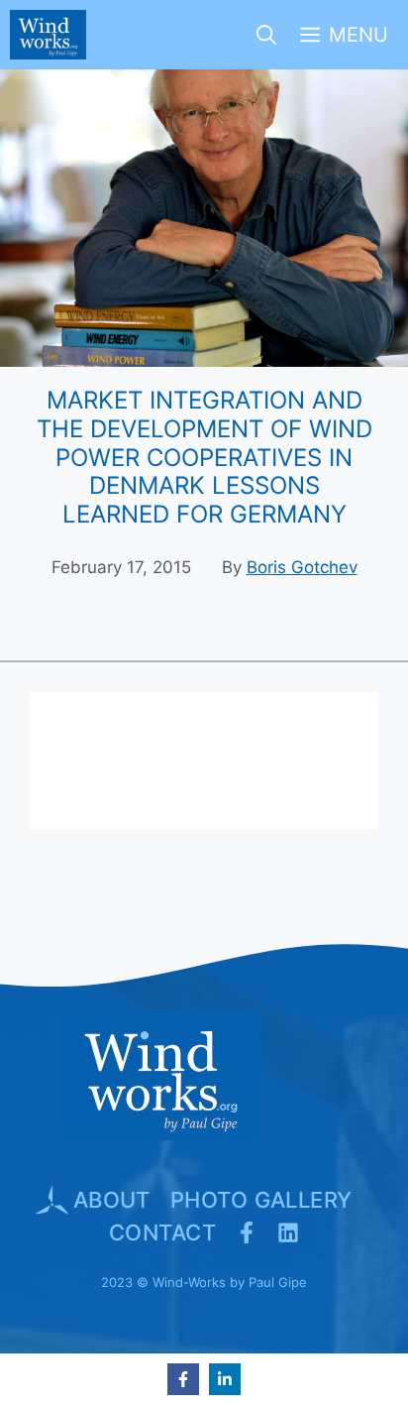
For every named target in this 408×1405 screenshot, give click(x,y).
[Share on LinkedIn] (225, 1379)
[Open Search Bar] (266, 34)
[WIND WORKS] (48, 34)
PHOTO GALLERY (261, 1200)
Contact (162, 1232)
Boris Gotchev (302, 567)
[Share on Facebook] (183, 1379)
